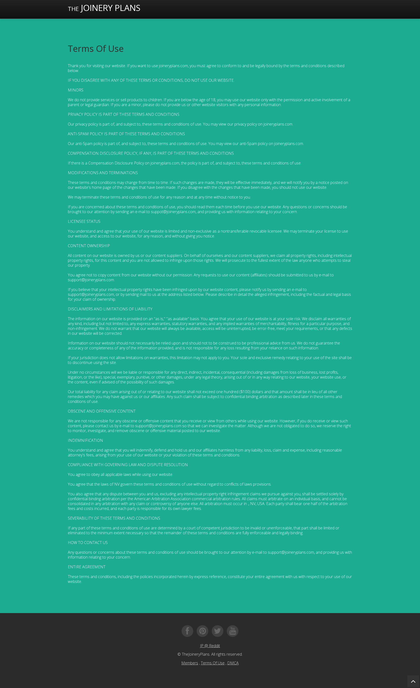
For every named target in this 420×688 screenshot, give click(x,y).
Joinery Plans (104, 7)
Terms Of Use (213, 663)
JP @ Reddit (210, 645)
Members (189, 663)
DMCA (233, 663)
